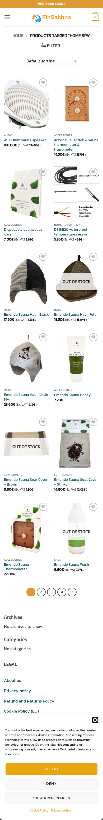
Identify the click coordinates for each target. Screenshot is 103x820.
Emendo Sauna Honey (72, 395)
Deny (51, 783)
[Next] (72, 592)
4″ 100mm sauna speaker (25, 140)
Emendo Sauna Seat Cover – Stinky (76, 482)
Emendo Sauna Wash (71, 564)
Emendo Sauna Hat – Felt (75, 314)
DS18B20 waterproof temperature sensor (70, 232)
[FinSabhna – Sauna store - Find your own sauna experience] (51, 17)
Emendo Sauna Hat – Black (26, 314)
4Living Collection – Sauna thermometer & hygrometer (76, 145)
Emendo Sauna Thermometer (16, 567)
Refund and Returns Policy (29, 701)
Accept (51, 769)
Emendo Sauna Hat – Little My (26, 397)
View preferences (51, 798)
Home (18, 35)
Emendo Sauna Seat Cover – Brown (26, 482)
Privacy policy (61, 810)
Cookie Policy (39, 810)
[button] (95, 720)
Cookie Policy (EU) (21, 711)
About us (12, 680)
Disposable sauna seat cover (23, 232)
